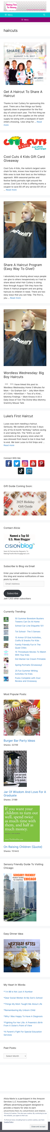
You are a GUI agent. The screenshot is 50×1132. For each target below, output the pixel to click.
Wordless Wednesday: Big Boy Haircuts (24, 375)
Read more (11, 190)
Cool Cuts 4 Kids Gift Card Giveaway (24, 159)
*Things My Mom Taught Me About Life (23, 1004)
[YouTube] (33, 463)
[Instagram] (25, 463)
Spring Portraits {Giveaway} (28, 665)
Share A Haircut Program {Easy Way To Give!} (23, 267)
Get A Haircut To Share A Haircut (23, 94)
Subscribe (12, 593)
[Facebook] (8, 463)
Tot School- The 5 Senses (27, 631)
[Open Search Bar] (44, 14)
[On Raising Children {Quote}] (25, 824)
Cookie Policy (8, 1122)
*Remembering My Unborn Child (19, 1010)
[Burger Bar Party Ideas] (25, 718)
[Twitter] (16, 463)
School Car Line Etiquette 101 (29, 626)
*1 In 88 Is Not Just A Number (18, 991)
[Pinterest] (41, 463)
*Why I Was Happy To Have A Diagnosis (23, 1016)
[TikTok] (21, 471)
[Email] (29, 471)
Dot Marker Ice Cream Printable (30, 659)
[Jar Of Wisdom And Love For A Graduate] (25, 769)
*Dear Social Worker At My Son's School (23, 998)
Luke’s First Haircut (18, 416)
